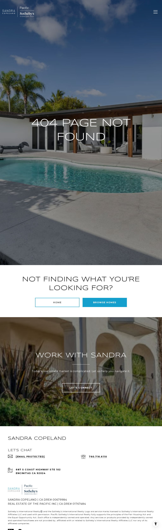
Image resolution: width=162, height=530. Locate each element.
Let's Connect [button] (81, 387)
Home (57, 302)
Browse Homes (104, 302)
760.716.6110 (98, 456)
